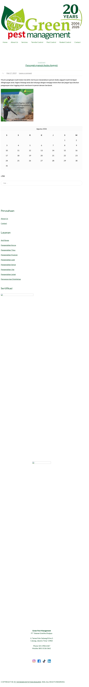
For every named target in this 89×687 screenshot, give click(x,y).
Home (5, 42)
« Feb (3, 176)
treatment (41, 62)
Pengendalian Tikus (8, 250)
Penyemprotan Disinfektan (11, 279)
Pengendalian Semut (8, 265)
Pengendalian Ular (7, 269)
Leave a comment (25, 73)
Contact (77, 42)
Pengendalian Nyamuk (9, 255)
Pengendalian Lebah (8, 274)
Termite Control (37, 42)
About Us (14, 42)
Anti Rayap (5, 240)
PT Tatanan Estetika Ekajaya (27, 682)
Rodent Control (65, 42)
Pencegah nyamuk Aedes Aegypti (42, 65)
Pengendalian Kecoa (8, 245)
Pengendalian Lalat (8, 260)
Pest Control (51, 42)
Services (24, 42)
